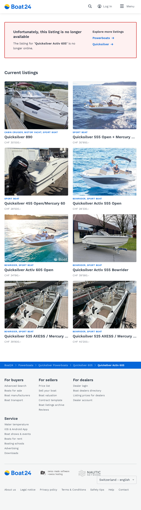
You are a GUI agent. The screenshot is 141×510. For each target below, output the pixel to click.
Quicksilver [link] (101, 44)
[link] (36, 113)
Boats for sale (13, 390)
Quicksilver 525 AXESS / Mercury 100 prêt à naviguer (51, 336)
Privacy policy (48, 489)
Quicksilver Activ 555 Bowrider (100, 270)
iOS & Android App (16, 429)
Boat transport (13, 400)
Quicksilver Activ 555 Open (97, 203)
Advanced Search (15, 385)
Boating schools (14, 443)
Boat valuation (48, 395)
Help (111, 489)
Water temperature (16, 424)
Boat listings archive (51, 404)
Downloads (11, 453)
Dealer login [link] (80, 385)
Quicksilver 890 (18, 137)
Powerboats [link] (101, 38)
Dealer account (82, 400)
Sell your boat (47, 390)
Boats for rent (13, 438)
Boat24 (8, 365)
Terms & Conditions (74, 489)
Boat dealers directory (87, 390)
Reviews (44, 409)
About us (10, 489)
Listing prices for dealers (89, 395)
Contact (124, 489)
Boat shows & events (17, 433)
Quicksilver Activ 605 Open (28, 270)
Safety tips (97, 489)
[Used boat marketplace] (17, 6)
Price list (44, 385)
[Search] (90, 6)
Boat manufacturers (17, 395)
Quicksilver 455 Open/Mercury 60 (34, 203)
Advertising (11, 448)
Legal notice (27, 489)
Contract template (50, 400)
